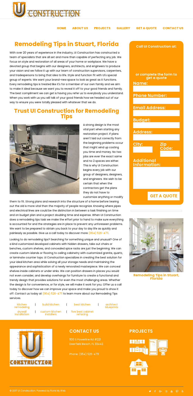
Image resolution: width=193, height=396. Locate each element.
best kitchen (82, 304)
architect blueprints (111, 306)
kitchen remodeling (21, 306)
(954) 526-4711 (98, 233)
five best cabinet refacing (82, 313)
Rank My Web (57, 390)
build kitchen (50, 304)
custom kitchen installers (50, 313)
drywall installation (22, 313)
